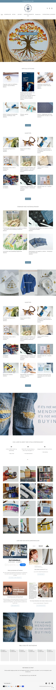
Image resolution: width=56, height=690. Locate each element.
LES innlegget (41, 574)
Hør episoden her (15, 605)
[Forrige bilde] (23, 60)
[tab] (27, 459)
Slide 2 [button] (28, 459)
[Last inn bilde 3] (27, 60)
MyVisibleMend (44, 686)
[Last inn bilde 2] (26, 60)
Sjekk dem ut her (28, 33)
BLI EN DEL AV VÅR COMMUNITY (15, 577)
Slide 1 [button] (27, 459)
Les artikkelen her (41, 605)
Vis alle (28, 125)
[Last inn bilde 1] (25, 60)
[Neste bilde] (30, 60)
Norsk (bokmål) (7, 683)
